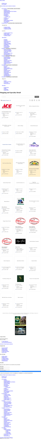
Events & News (4, 393)
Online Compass (6, 398)
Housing (5, 66)
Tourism (3, 407)
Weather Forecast (6, 61)
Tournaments (8, 432)
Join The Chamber (7, 13)
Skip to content (2, 0)
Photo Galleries (4, 37)
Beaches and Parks (7, 58)
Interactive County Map (8, 60)
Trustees (5, 17)
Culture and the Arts (7, 63)
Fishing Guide (8, 433)
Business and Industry (7, 49)
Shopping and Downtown (8, 62)
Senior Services (6, 71)
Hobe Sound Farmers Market (34, 168)
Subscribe (20, 371)
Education (5, 69)
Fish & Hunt (3, 85)
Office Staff (6, 384)
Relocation (3, 416)
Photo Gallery (6, 396)
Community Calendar (7, 395)
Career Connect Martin (7, 51)
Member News (6, 397)
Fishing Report (8, 430)
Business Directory (6, 313)
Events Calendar (17, 313)
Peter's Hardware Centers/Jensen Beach (19, 227)
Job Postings (6, 52)
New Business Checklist (8, 54)
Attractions (5, 59)
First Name (2, 366)
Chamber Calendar (7, 394)
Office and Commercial (7, 50)
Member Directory (7, 12)
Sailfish (7, 431)
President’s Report (7, 10)
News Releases (11, 313)
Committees (6, 15)
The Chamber (4, 379)
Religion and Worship (7, 72)
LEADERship (6, 18)
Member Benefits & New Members (9, 381)
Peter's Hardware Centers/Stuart (5, 247)
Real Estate (6, 417)
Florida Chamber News (7, 399)
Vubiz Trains (6, 22)
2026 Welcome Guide (7, 426)
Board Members (6, 385)
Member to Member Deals (8, 405)
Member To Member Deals (25, 313)
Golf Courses (6, 434)
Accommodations (7, 56)
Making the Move (7, 67)
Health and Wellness (7, 70)
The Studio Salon (18, 284)
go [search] (37, 96)
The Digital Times (7, 75)
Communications (6, 425)
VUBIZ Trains (6, 392)
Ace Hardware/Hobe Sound (6, 111)
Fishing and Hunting (7, 429)
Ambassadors (8, 16)
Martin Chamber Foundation (8, 20)
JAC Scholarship (6, 21)
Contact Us (6, 19)
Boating (5, 428)
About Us (5, 9)
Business (3, 400)
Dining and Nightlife (7, 57)
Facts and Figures (7, 406)
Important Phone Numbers (8, 68)
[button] (1, 100)
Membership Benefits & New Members (10, 11)
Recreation (3, 427)
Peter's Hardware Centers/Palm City (32, 227)
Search (1, 438)
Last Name (1, 368)
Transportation (6, 73)
